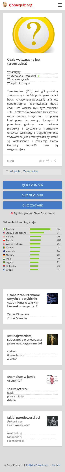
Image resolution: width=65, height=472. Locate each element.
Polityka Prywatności (37, 465)
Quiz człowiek (32, 205)
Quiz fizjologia (32, 195)
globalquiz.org (20, 5)
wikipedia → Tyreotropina (24, 171)
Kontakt (56, 465)
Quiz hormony (32, 185)
